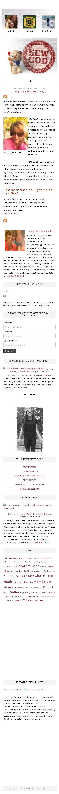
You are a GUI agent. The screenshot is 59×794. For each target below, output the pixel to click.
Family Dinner (26, 571)
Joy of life (35, 582)
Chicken (17, 562)
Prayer (5, 593)
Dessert (50, 566)
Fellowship (49, 571)
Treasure (43, 597)
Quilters (15, 592)
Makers (8, 587)
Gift (24, 576)
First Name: (8, 323)
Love (46, 581)
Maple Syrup (19, 588)
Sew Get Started (29, 472)
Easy (6, 570)
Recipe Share (29, 480)
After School (8, 558)
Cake (5, 562)
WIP (24, 600)
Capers (10, 562)
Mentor (28, 587)
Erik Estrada (14, 571)
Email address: (10, 341)
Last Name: (8, 332)
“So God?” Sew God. (29, 92)
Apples (15, 558)
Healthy (9, 582)
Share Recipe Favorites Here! (30, 485)
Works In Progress (29, 489)
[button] (29, 81)
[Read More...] (16, 276)
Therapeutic (32, 596)
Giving (30, 576)
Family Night (38, 571)
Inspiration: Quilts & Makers (29, 476)
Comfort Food (28, 566)
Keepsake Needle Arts (13, 690)
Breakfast (22, 558)
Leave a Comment (44, 375)
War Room (50, 597)
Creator (43, 567)
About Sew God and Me (41, 231)
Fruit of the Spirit (12, 576)
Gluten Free (44, 576)
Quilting (26, 592)
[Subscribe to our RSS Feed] (5, 96)
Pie (41, 588)
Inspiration (22, 582)
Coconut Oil (9, 566)
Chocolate (24, 562)
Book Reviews (29, 467)
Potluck (48, 587)
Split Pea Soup (36, 593)
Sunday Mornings (48, 593)
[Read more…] (11, 214)
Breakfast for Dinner (37, 558)
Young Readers (35, 600)
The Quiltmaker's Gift (14, 596)
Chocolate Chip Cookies (38, 562)
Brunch (51, 558)
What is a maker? (12, 600)
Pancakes (36, 588)
